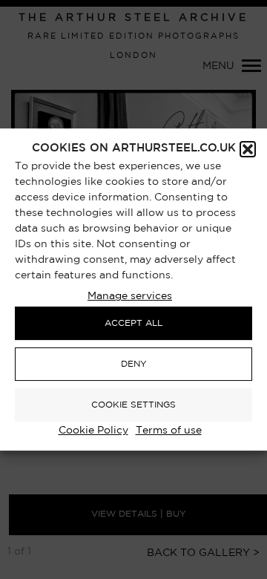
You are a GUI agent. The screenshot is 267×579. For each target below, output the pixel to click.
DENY (134, 364)
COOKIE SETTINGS (133, 405)
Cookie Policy (93, 430)
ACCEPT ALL (133, 323)
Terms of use (169, 430)
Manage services (130, 296)
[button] (247, 149)
